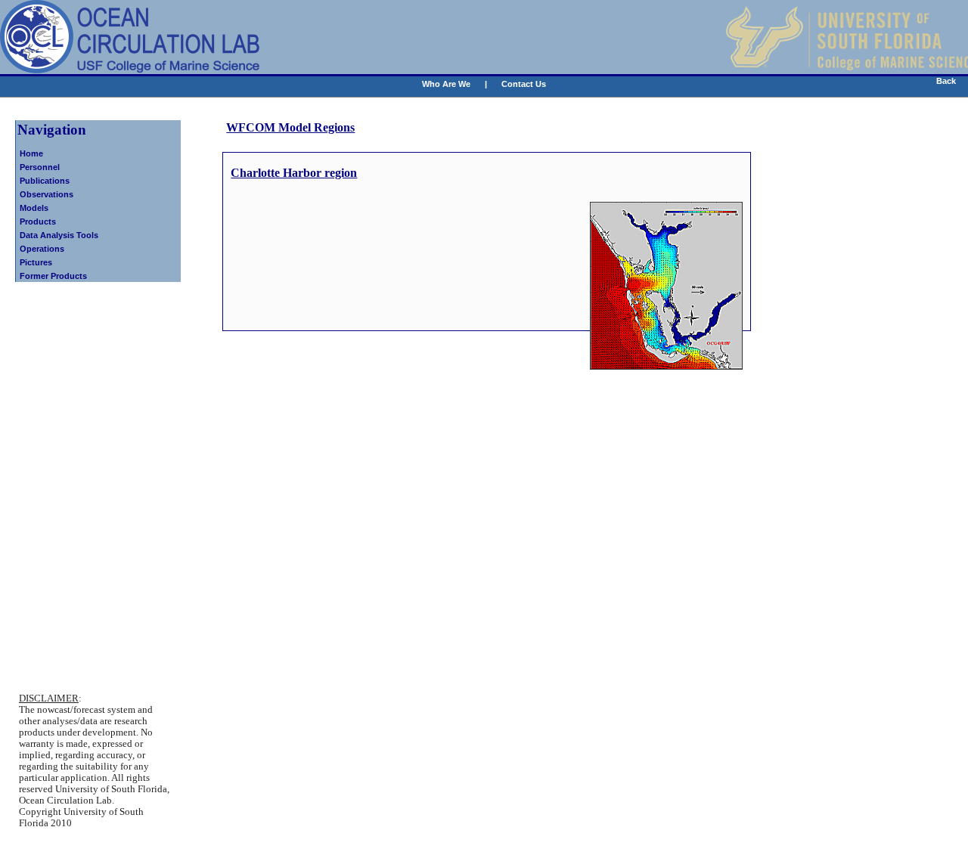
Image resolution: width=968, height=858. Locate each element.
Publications (45, 180)
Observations (46, 194)
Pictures (36, 262)
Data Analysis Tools (59, 235)
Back (946, 80)
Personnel (40, 167)
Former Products (53, 275)
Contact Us (523, 83)
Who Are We (446, 83)
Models (34, 207)
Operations (42, 248)
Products (38, 221)
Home (31, 153)
